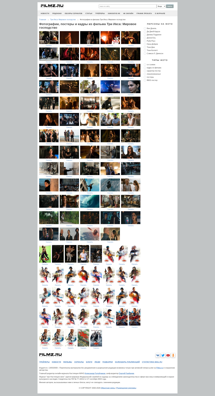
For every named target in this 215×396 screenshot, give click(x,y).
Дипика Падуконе (154, 35)
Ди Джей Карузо (153, 31)
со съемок (151, 65)
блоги (89, 362)
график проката (144, 13)
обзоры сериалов (73, 13)
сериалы (79, 362)
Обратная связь (108, 388)
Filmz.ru (159, 368)
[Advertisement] (160, 120)
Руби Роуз (151, 41)
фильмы (67, 362)
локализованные (154, 74)
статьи (88, 13)
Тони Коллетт (152, 50)
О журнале (160, 13)
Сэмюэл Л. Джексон (155, 53)
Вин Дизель (151, 28)
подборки (107, 362)
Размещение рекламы (126, 388)
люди (97, 362)
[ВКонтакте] (158, 355)
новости (45, 13)
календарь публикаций (127, 362)
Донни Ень (151, 38)
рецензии (57, 13)
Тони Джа (151, 47)
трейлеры (100, 13)
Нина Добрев (152, 44)
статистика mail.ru (152, 362)
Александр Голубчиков (95, 373)
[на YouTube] (168, 355)
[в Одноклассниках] (173, 355)
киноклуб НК (114, 13)
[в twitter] (163, 355)
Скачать (49, 45)
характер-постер (154, 71)
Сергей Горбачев (126, 373)
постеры (150, 77)
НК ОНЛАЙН (128, 13)
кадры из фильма (154, 68)
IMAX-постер (152, 80)
